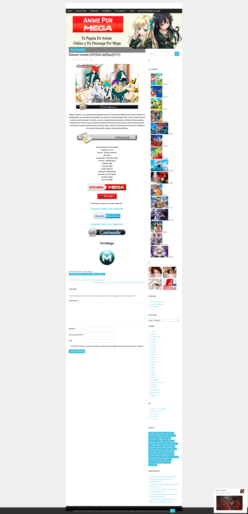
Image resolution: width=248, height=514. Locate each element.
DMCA (132, 11)
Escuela (96, 274)
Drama (153, 349)
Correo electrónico (76, 335)
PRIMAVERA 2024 (169, 454)
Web (70, 341)
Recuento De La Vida (157, 382)
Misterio (102, 274)
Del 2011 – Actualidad (87, 274)
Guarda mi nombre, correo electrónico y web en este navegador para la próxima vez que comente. (107, 346)
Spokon (160, 462)
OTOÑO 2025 (152, 454)
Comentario (74, 301)
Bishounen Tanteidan (78, 50)
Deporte (153, 347)
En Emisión (94, 11)
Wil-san (85, 59)
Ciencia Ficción (156, 337)
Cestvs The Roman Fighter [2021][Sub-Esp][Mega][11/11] (89, 280)
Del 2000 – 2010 (156, 411)
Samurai (153, 387)
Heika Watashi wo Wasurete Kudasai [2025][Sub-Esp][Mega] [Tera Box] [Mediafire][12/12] (162, 479)
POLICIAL (160, 454)
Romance (154, 385)
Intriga (153, 365)
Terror (153, 398)
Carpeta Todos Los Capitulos (107, 208)
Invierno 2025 (162, 449)
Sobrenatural (155, 390)
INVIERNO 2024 (153, 449)
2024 (150, 433)
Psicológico (154, 380)
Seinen (157, 459)
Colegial (153, 339)
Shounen (168, 459)
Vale (172, 511)
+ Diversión (106, 11)
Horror (172, 446)
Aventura (154, 334)
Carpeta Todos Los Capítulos (107, 224)
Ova (152, 309)
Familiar (153, 354)
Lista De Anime (81, 11)
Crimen (153, 344)
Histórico (154, 362)
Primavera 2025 (153, 457)
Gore (152, 359)
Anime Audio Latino (157, 301)
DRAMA (151, 444)
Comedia (154, 342)
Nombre (72, 329)
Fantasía (153, 357)
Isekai (169, 449)
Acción (153, 332)
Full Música (120, 11)
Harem (153, 367)
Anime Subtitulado (74, 274)
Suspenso (154, 395)
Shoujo (163, 459)
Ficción (151, 446)
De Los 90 (154, 414)
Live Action (154, 307)
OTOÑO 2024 (170, 452)
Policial (153, 377)
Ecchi (156, 444)
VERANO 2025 (153, 465)
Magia (153, 370)
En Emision (162, 444)
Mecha (151, 452)
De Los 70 (154, 419)
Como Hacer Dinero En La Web (148, 11)
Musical (153, 375)
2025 (154, 433)
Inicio (70, 11)
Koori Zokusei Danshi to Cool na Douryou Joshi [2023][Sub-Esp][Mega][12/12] (118, 282)
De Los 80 (154, 416)
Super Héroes (155, 393)
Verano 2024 (166, 462)
